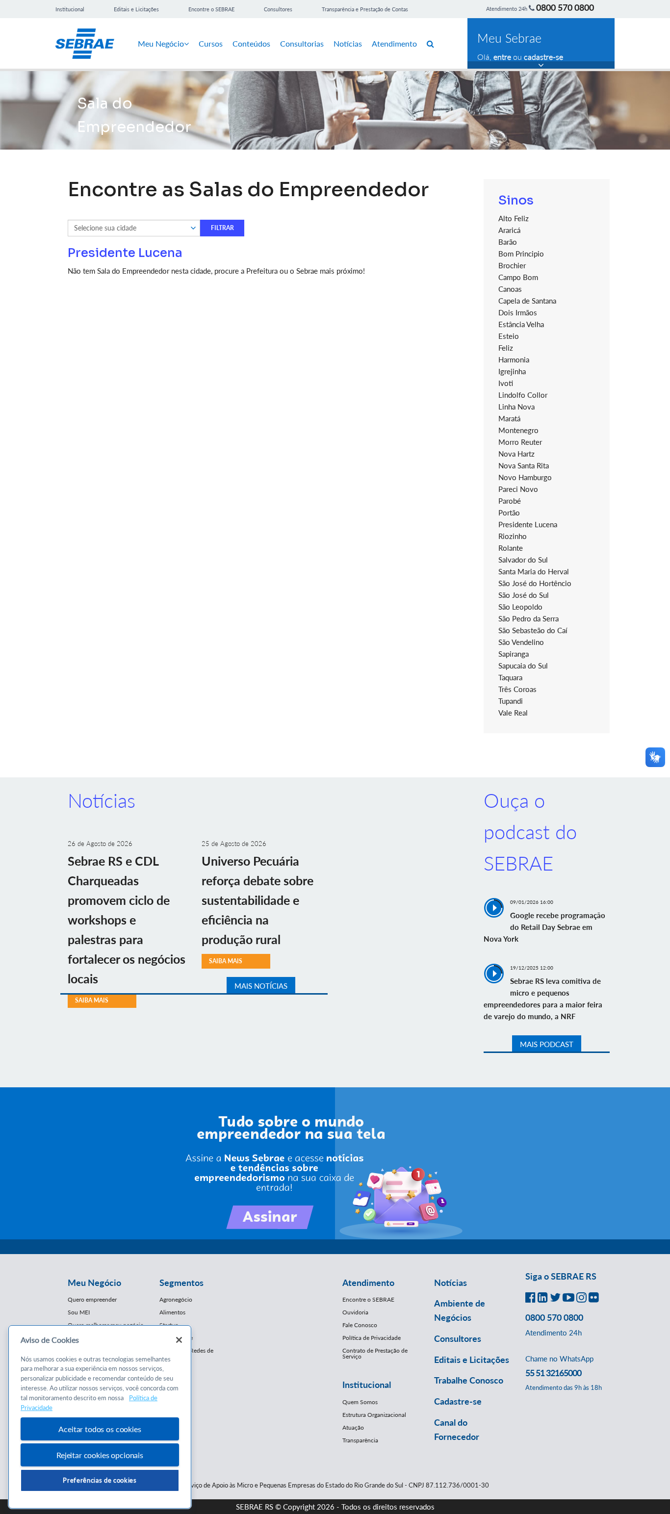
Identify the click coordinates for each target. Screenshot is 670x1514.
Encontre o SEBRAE (211, 9)
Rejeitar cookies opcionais (99, 1455)
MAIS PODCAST (546, 1044)
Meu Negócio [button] (94, 1282)
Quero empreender (92, 1299)
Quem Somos (360, 1402)
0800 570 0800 (565, 7)
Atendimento (394, 43)
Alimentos (172, 1312)
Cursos (211, 43)
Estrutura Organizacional (374, 1414)
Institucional (69, 9)
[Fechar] (179, 1340)
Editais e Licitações (136, 9)
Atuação (353, 1427)
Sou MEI (79, 1312)
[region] (100, 1417)
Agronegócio (175, 1299)
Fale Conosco (359, 1325)
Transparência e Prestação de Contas (365, 9)
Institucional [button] (366, 1384)
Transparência (360, 1440)
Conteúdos (251, 43)
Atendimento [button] (368, 1282)
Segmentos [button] (181, 1282)
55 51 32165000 (553, 1372)
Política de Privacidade (371, 1337)
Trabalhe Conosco (468, 1380)
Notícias (348, 43)
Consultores (278, 9)
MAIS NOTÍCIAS (260, 985)
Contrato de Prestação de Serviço (375, 1353)
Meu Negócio (161, 43)
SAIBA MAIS (91, 1000)
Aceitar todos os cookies (99, 1429)
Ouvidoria (355, 1312)
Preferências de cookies (99, 1480)
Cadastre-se (458, 1401)
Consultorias (302, 43)
